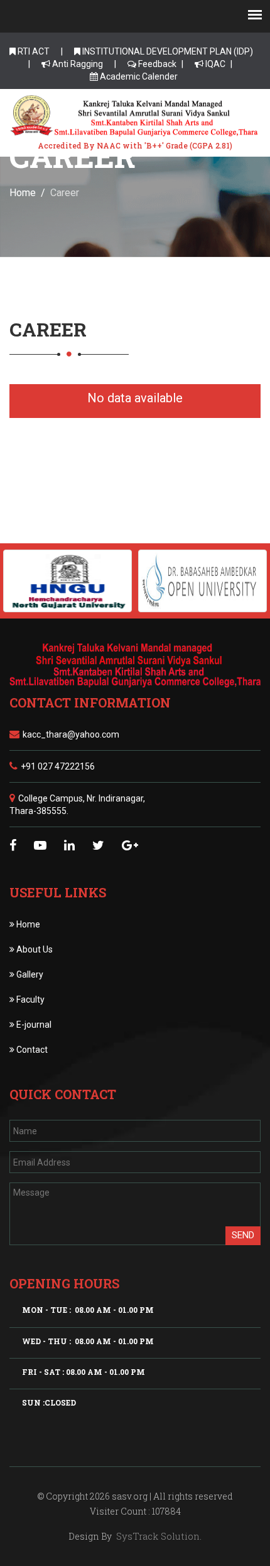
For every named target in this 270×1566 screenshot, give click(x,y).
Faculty (29, 999)
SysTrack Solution (157, 1536)
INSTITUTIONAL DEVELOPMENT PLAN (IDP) (166, 51)
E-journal (32, 1025)
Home (22, 193)
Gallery (28, 974)
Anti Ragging (76, 64)
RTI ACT (33, 51)
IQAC (214, 64)
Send (243, 1235)
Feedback (156, 64)
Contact (31, 1050)
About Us (33, 949)
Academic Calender (138, 76)
